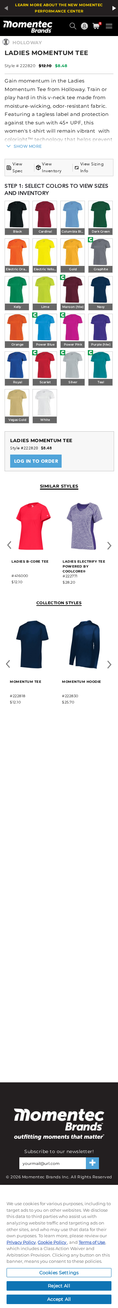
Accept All (59, 1299)
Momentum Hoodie (81, 682)
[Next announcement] (113, 8)
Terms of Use (92, 1242)
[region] (59, 1246)
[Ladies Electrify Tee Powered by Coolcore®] (85, 548)
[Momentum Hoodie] (84, 667)
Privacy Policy (21, 1242)
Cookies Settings (59, 1273)
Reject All (59, 1286)
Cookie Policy (52, 1242)
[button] (74, 28)
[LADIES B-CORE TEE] (33, 548)
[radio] (17, 218)
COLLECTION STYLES (59, 602)
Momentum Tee (25, 682)
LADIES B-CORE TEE (30, 561)
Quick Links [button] (85, 29)
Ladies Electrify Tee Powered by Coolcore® (84, 566)
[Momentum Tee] (32, 667)
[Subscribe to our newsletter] (92, 1163)
